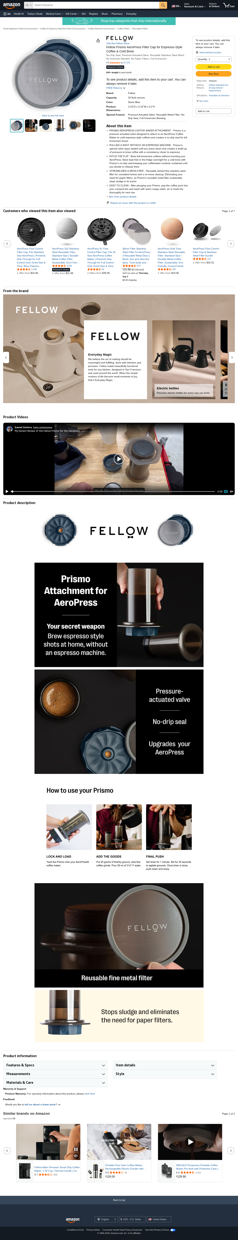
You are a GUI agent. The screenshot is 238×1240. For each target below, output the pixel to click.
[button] (7, 13)
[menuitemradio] (226, 491)
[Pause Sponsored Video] (76, 1149)
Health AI (19, 13)
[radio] (16, 125)
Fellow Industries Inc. (219, 85)
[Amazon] (12, 5)
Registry (93, 13)
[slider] (113, 491)
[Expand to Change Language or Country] (180, 6)
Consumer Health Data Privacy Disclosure (122, 1230)
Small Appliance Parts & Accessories (20, 28)
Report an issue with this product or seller (133, 202)
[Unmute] (231, 492)
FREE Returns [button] (114, 87)
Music (105, 13)
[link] (31, 257)
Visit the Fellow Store (117, 43)
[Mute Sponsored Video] (76, 1156)
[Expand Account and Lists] (205, 6)
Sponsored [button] (8, 1118)
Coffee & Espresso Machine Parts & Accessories (63, 28)
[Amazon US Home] (72, 1220)
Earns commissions (42, 427)
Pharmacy (117, 13)
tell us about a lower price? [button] (41, 1104)
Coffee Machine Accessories (101, 28)
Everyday (131, 13)
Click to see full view (53, 115)
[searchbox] (96, 5)
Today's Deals (35, 13)
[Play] (6, 491)
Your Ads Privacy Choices (157, 1230)
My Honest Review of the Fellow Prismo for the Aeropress (47, 430)
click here (90, 1093)
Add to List (203, 111)
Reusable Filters (140, 28)
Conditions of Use (75, 1230)
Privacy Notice (93, 1230)
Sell (84, 13)
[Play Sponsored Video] (119, 1142)
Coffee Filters (123, 28)
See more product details (122, 196)
